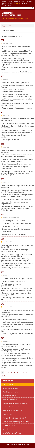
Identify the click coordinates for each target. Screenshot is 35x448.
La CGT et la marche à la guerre (13, 281)
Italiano (16, 1)
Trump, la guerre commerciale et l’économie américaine (17, 315)
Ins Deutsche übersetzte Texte (12, 407)
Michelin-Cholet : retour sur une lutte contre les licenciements (17, 325)
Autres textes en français (10, 388)
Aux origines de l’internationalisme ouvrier (16, 108)
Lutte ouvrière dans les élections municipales (17, 123)
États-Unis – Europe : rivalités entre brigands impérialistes (17, 127)
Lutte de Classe (7, 384)
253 (2, 143)
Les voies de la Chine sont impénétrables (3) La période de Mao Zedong (17, 264)
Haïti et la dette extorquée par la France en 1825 (16, 330)
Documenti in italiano (9, 396)
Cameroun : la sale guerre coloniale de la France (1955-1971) (16, 294)
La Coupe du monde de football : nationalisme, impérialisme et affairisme (15, 59)
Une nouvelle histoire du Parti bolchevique (16, 72)
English (10, 1)
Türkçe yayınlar (7, 414)
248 (2, 338)
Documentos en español (10, 399)
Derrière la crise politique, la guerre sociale (16, 278)
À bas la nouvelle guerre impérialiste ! (15, 82)
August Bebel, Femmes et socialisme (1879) (17, 362)
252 (2, 214)
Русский (3, 3)
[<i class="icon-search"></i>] (32, 8)
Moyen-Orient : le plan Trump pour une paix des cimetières (17, 246)
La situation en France (9, 226)
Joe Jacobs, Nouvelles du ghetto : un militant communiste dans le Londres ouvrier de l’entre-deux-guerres (17, 173)
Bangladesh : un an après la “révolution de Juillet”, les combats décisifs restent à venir (16, 289)
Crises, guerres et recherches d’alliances (16, 223)
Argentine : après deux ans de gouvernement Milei (12, 285)
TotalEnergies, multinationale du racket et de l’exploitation (17, 63)
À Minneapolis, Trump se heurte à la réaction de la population (17, 119)
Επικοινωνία (10, 444)
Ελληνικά (17, 3)
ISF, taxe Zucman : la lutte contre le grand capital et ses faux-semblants (16, 255)
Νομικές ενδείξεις (22, 444)
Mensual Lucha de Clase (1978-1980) (14, 403)
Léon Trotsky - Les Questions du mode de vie (16, 298)
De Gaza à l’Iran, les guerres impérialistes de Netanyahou (17, 311)
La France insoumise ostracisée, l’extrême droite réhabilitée (16, 100)
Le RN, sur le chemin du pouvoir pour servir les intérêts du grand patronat (17, 160)
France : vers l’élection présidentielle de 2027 (15, 47)
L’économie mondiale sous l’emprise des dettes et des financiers (16, 345)
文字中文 (5, 429)
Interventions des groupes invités (13, 234)
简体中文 (3, 5)
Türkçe (10, 3)
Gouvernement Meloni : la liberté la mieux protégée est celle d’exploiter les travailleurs (16, 131)
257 (2, 40)
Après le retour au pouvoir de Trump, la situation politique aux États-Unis (15, 350)
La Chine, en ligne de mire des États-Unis (16, 51)
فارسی (10, 5)
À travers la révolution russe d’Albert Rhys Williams (16, 366)
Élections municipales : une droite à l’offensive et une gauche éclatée (14, 91)
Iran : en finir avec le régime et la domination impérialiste (17, 151)
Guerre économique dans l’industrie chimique (14, 136)
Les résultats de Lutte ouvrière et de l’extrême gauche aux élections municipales (16, 95)
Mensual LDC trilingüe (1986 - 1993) (14, 418)
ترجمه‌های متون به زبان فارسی (11, 433)
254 (2, 112)
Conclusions (6, 231)
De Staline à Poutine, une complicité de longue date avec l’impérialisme (15, 354)
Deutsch (29, 1)
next (3, 375)
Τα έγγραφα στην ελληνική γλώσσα (15, 422)
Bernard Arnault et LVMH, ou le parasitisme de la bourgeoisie (17, 104)
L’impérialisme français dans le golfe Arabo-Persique (17, 86)
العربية (23, 3)
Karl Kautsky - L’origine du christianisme (15, 268)
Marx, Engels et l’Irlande (10, 139)
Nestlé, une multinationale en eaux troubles (17, 322)
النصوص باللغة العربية (9, 425)
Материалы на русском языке (12, 410)
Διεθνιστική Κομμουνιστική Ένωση (12, 14)
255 (2, 76)
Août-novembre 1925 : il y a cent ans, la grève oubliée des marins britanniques (15, 259)
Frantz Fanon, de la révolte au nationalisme (17, 333)
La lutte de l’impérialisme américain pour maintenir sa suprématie (16, 54)
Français (3, 1)
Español (23, 1)
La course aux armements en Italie (14, 319)
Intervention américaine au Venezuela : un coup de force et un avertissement (16, 156)
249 (2, 303)
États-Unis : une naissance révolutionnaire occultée (16, 68)
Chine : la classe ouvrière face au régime (16, 164)
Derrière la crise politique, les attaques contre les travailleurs (15, 250)
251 (2, 238)
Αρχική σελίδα (7, 26)
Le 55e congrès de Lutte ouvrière (13, 220)
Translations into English (10, 392)
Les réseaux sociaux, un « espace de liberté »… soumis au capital (17, 359)
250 (2, 272)
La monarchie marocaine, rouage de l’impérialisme (14, 167)
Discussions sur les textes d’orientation (15, 229)
